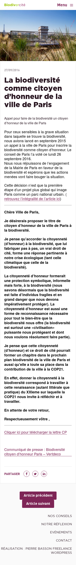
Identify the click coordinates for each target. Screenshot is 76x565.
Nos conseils (60, 516)
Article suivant (38, 504)
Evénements (61, 532)
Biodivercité (14, 5)
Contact (64, 540)
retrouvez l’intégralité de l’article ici (32, 198)
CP (64, 432)
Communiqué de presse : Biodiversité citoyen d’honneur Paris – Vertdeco (34, 451)
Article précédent (38, 495)
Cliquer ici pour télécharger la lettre (33, 432)
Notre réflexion (56, 524)
